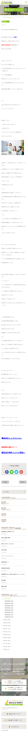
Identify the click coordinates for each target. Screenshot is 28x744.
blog (5, 21)
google (21, 472)
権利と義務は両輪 (5, 537)
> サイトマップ (4, 709)
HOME (4, 17)
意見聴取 (3, 580)
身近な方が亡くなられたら (7, 543)
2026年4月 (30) (9, 610)
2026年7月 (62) (9, 603)
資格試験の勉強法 (5, 568)
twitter (16, 472)
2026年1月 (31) (9, 616)
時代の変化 (4, 549)
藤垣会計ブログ (10, 17)
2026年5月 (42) (9, 607)
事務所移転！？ (5, 562)
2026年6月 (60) (9, 605)
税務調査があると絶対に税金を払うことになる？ (13, 574)
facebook (7, 472)
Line (12, 472)
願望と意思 (4, 586)
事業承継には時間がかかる (7, 531)
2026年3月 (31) (9, 612)
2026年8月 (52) (9, 601)
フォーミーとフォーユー (7, 556)
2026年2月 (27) (9, 614)
